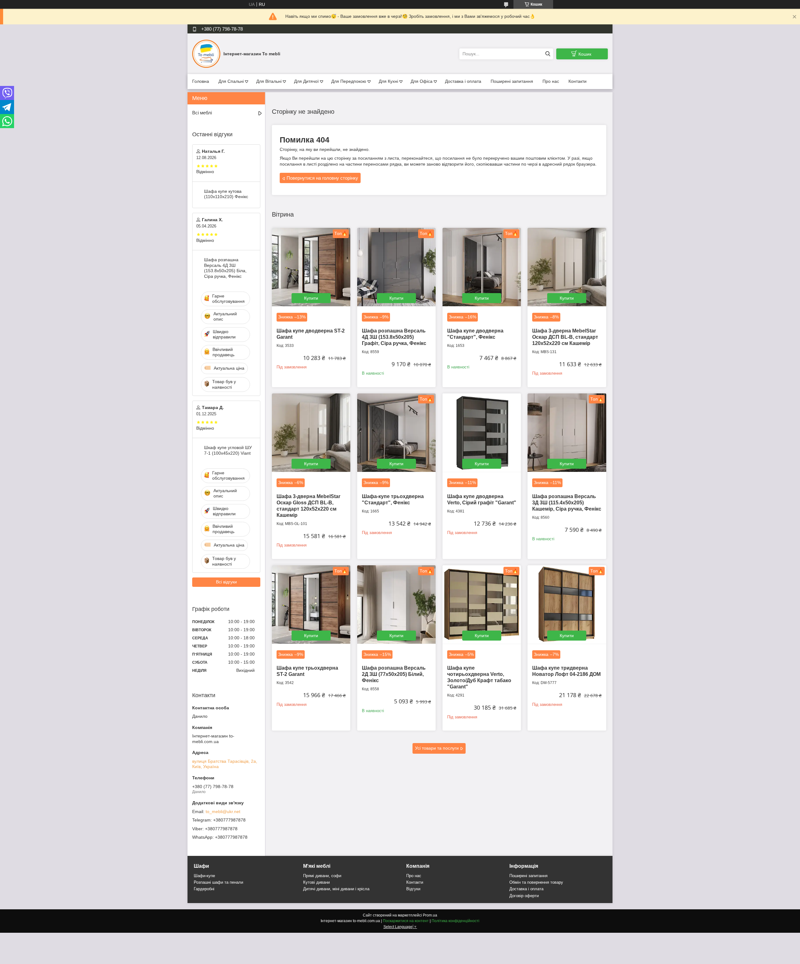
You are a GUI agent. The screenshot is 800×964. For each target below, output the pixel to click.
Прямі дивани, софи (322, 875)
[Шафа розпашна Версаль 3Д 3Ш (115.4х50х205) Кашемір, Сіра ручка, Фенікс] (567, 432)
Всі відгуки (226, 581)
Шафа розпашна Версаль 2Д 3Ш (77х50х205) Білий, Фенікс (394, 674)
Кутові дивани (316, 882)
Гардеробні (204, 889)
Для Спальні (231, 81)
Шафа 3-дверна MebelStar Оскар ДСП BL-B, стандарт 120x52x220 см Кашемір (565, 337)
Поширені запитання (512, 81)
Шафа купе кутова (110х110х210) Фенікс (226, 194)
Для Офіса (421, 81)
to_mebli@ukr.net (223, 811)
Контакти (577, 81)
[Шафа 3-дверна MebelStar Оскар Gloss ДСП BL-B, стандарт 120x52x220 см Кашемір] (311, 432)
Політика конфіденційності (455, 921)
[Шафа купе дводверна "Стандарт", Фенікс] (481, 267)
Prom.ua (430, 915)
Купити (311, 298)
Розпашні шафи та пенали (218, 882)
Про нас (550, 81)
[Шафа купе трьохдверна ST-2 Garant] (311, 604)
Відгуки (413, 889)
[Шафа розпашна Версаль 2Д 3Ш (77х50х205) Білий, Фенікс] (396, 604)
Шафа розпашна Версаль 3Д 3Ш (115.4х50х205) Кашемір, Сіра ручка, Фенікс (566, 503)
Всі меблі (202, 112)
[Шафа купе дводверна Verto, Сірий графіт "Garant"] (481, 432)
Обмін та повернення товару (536, 882)
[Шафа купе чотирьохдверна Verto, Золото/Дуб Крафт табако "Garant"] (481, 604)
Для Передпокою (348, 81)
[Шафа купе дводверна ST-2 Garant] (311, 267)
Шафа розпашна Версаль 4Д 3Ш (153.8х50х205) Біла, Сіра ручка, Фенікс (225, 268)
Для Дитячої (306, 81)
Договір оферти (524, 895)
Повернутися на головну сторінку (322, 178)
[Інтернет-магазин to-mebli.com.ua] (206, 53)
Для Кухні (388, 81)
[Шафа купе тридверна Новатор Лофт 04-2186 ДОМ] (567, 604)
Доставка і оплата (463, 81)
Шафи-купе (204, 875)
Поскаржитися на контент (406, 921)
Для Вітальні (269, 81)
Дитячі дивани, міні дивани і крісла (336, 889)
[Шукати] (547, 53)
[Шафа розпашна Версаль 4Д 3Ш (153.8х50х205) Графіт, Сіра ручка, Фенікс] (396, 267)
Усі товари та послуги (437, 748)
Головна (200, 81)
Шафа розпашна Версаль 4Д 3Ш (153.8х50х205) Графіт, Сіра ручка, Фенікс (394, 337)
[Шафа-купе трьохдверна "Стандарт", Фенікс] (396, 432)
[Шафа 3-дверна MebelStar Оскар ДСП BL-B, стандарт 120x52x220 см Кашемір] (567, 267)
